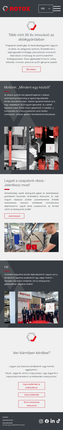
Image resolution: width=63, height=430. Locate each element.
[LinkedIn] (52, 421)
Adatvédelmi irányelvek (7, 419)
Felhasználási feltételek (7, 422)
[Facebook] (46, 421)
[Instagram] (41, 421)
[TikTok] (58, 421)
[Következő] (34, 247)
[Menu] (57, 8)
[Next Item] (50, 148)
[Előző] (28, 247)
